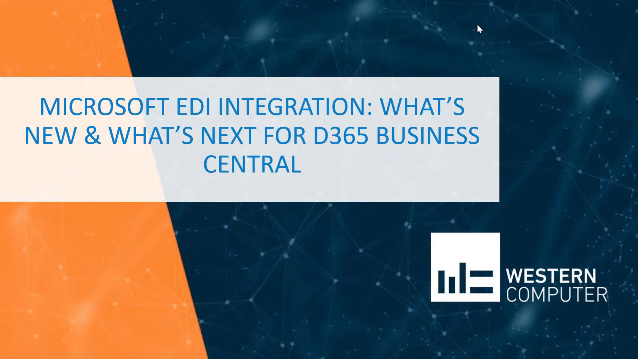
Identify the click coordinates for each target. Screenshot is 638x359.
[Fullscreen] (631, 353)
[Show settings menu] (618, 353)
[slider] (314, 353)
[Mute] (605, 353)
